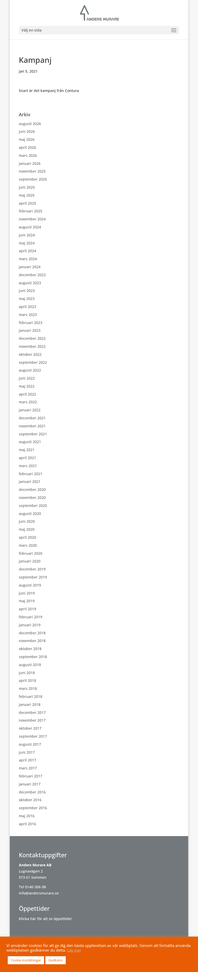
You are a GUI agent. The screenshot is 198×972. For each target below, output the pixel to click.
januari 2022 (29, 409)
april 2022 (27, 394)
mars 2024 (28, 258)
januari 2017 (29, 784)
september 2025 (33, 179)
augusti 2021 (30, 441)
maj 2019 (27, 600)
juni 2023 (27, 290)
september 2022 (33, 362)
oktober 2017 (30, 728)
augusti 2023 (30, 282)
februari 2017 (30, 776)
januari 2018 (29, 704)
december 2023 (32, 274)
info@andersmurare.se (39, 893)
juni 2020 (27, 521)
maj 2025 (27, 195)
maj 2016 (27, 815)
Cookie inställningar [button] (26, 960)
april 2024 (27, 250)
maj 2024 (27, 243)
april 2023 (27, 306)
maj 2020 (27, 529)
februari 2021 (30, 473)
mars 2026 (28, 155)
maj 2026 (27, 139)
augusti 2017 (30, 744)
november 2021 (32, 425)
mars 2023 (28, 314)
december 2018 (32, 632)
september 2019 (33, 577)
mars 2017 (28, 768)
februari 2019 (30, 616)
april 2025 (27, 203)
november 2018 (32, 640)
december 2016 (32, 792)
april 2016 (27, 823)
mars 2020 (28, 545)
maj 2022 (27, 386)
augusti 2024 (30, 227)
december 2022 (32, 338)
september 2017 (33, 736)
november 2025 (32, 171)
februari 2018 (30, 696)
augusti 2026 (30, 123)
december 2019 (32, 569)
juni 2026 (27, 131)
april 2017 (27, 760)
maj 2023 (27, 298)
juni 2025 (27, 187)
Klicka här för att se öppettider (45, 918)
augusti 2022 (30, 370)
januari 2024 (29, 266)
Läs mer (74, 950)
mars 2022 (28, 401)
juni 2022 (27, 378)
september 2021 (33, 433)
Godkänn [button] (55, 960)
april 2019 (27, 608)
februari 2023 (30, 322)
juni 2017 (27, 752)
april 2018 (27, 680)
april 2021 (27, 457)
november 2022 (32, 346)
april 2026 (27, 147)
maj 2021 (27, 449)
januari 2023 (29, 330)
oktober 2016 (30, 799)
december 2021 (32, 417)
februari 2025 (30, 211)
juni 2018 (27, 672)
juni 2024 (27, 235)
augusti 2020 (30, 513)
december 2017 (32, 712)
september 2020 (33, 505)
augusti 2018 (30, 664)
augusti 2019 (30, 585)
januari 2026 (29, 163)
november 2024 (32, 219)
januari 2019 (29, 624)
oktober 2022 (30, 354)
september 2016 (33, 807)
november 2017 (32, 720)
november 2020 (32, 497)
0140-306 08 (35, 886)
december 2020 (32, 489)
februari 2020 (30, 553)
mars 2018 (28, 688)
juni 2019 (27, 593)
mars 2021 (28, 465)
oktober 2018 (30, 648)
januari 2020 (29, 561)
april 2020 (27, 537)
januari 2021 (29, 481)
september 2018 (33, 656)
